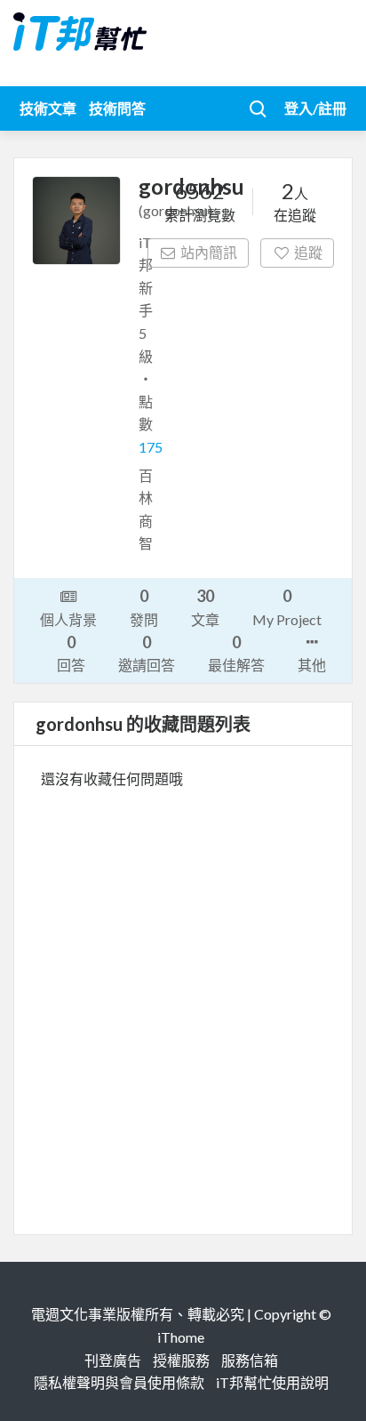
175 (151, 446)
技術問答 (117, 108)
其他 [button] (312, 664)
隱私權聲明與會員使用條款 (119, 1382)
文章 (205, 606)
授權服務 (181, 1360)
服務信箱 (249, 1360)
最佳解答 (236, 652)
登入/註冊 (315, 108)
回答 (71, 652)
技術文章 (48, 108)
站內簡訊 (208, 252)
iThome (180, 1337)
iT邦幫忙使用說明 (272, 1382)
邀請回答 (146, 652)
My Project (287, 606)
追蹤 (308, 252)
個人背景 (68, 619)
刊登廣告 (112, 1360)
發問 (144, 606)
